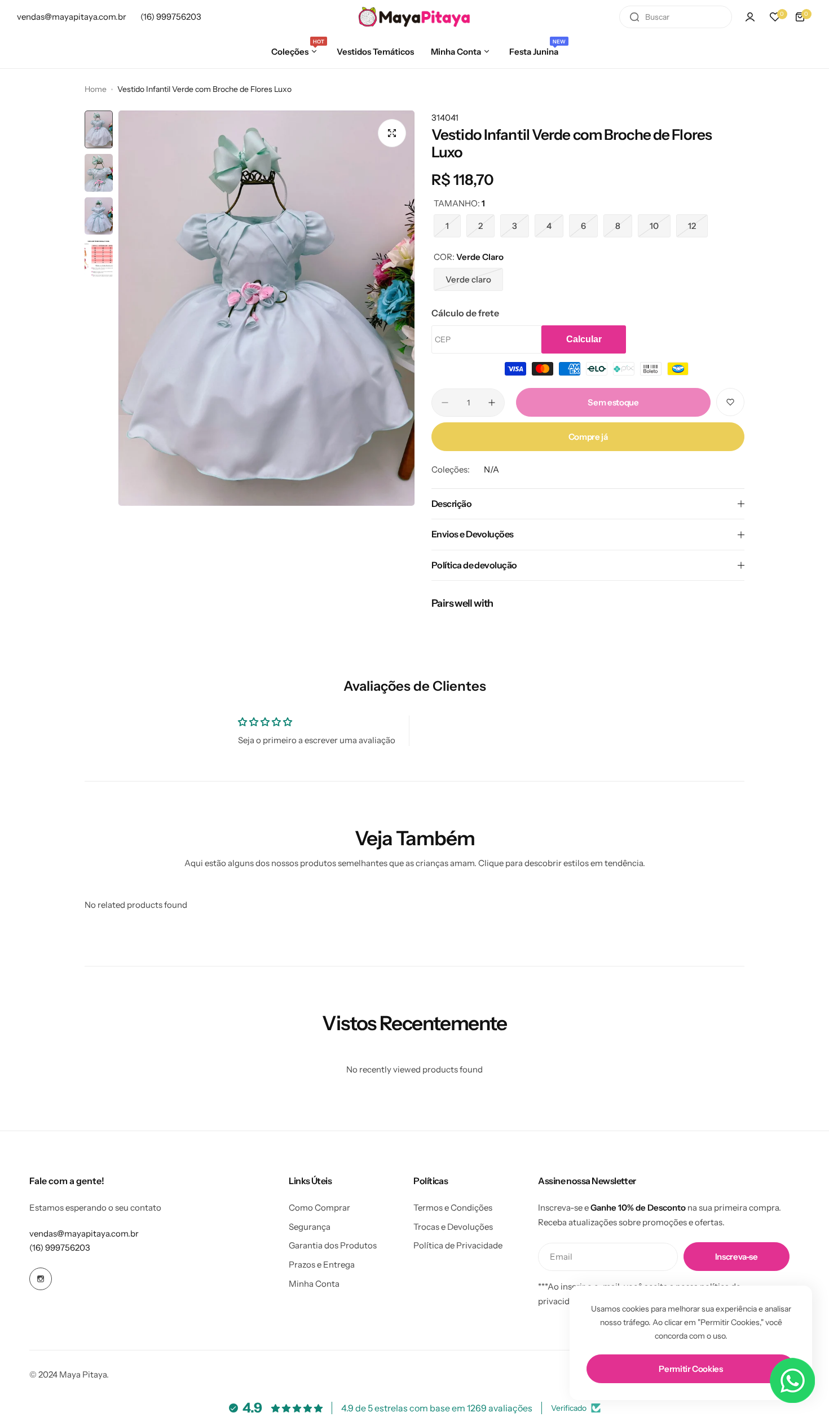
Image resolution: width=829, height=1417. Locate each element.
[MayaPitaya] (414, 17)
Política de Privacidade (457, 1245)
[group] (266, 308)
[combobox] (675, 17)
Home (96, 89)
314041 (444, 117)
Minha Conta (314, 1283)
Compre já (588, 436)
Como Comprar (319, 1207)
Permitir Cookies (690, 1368)
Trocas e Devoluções (453, 1226)
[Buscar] (634, 17)
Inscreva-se (736, 1256)
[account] (750, 17)
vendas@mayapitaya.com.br (84, 1233)
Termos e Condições (452, 1207)
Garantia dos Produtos (333, 1245)
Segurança (309, 1226)
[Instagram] (40, 1279)
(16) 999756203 (59, 1247)
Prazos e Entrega (322, 1264)
